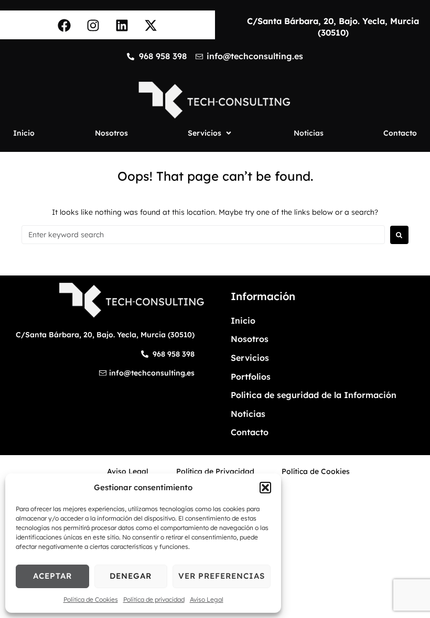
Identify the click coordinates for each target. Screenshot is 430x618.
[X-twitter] (151, 25)
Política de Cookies (90, 599)
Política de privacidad (154, 599)
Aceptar (52, 576)
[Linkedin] (122, 25)
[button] (265, 487)
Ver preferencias (221, 576)
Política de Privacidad (215, 471)
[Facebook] (64, 25)
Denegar (131, 576)
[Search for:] (203, 234)
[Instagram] (93, 25)
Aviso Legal (206, 599)
